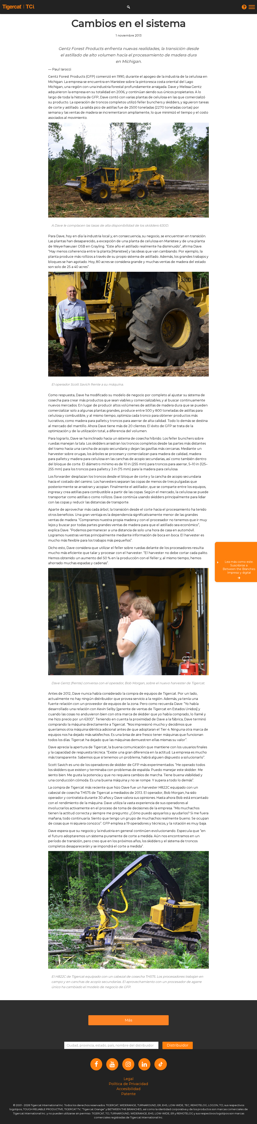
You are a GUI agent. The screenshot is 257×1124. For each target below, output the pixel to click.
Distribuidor (177, 1045)
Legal (129, 1078)
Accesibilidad (128, 1088)
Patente (128, 1093)
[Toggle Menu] (252, 7)
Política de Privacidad (128, 1083)
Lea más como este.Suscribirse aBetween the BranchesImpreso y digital (239, 567)
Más (128, 1020)
